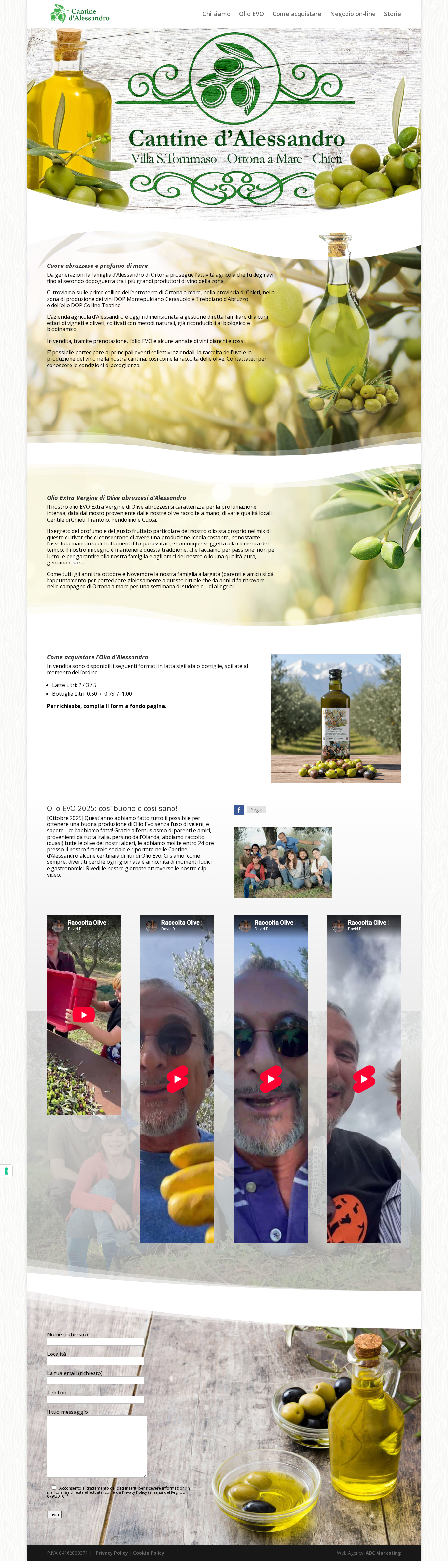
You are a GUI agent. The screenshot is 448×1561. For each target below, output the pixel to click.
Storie (392, 14)
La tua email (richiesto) (75, 1373)
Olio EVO (251, 14)
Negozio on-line (353, 14)
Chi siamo (216, 14)
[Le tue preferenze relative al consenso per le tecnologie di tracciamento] (6, 1171)
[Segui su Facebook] (239, 810)
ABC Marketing (383, 1553)
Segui (256, 809)
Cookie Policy (148, 1553)
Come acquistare (297, 14)
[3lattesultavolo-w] (336, 781)
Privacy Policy (134, 1492)
